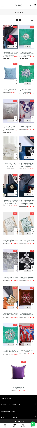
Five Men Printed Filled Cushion (27, 350)
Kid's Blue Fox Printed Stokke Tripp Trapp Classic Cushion (27, 240)
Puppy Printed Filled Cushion (26, 127)
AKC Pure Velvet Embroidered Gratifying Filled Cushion (26, 91)
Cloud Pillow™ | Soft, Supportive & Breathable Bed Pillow (10, 165)
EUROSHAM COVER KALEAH (18, 388)
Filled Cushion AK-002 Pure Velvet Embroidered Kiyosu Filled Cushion (10, 314)
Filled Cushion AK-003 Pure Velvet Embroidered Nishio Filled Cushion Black (10, 202)
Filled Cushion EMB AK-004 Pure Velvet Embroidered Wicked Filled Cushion (10, 54)
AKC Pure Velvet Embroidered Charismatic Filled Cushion (27, 277)
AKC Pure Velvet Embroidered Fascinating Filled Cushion (27, 314)
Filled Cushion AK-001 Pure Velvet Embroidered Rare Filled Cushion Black (26, 165)
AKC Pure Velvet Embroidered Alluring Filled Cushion (10, 351)
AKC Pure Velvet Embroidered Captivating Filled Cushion (27, 54)
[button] (7, 58)
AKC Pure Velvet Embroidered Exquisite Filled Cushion (10, 128)
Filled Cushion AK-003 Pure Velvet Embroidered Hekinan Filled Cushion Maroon (26, 202)
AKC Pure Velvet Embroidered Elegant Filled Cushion (10, 277)
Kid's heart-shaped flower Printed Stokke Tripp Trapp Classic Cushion (10, 240)
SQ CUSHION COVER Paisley (10, 90)
